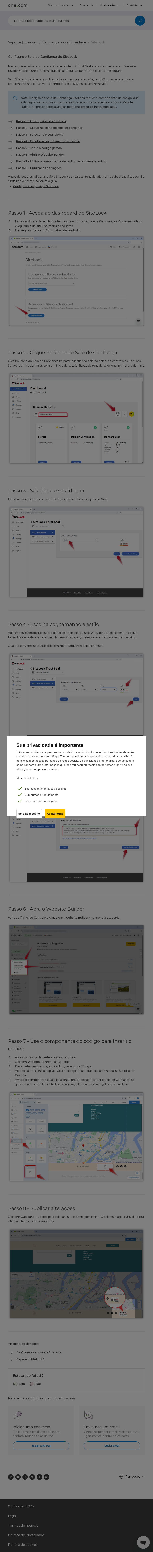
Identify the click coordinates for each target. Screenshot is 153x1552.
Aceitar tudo (55, 813)
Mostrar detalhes (27, 778)
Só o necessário (29, 813)
